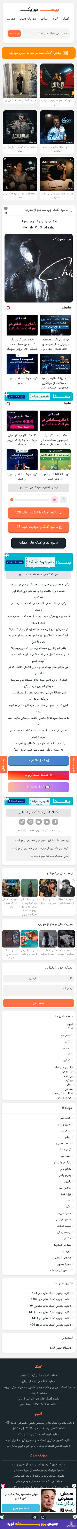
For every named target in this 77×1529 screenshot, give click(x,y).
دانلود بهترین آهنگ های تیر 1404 (51, 1318)
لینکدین (39, 822)
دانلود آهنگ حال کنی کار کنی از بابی (38, 1399)
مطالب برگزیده (64, 1093)
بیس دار (65, 1035)
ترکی (67, 1041)
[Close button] (74, 1486)
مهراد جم (66, 1251)
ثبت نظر (38, 1003)
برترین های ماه (64, 1067)
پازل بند (66, 1181)
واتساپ (30, 822)
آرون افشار (65, 1150)
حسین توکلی (63, 1219)
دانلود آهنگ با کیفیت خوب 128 (36, 527)
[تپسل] (7, 394)
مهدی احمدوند (62, 1245)
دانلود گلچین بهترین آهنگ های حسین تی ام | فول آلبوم (38, 1440)
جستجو (14, 33)
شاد (68, 1054)
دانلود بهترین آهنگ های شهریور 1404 (49, 1306)
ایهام (68, 1137)
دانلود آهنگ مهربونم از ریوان (38, 1381)
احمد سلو (65, 1118)
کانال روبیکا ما (35, 787)
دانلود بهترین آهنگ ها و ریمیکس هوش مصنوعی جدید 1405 (38, 1423)
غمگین (66, 1060)
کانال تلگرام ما (36, 760)
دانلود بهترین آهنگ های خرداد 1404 (49, 1325)
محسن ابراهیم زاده (60, 1270)
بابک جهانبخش (62, 1162)
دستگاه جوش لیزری (60, 1348)
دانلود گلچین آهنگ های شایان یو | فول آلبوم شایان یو (38, 1446)
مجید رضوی (64, 1264)
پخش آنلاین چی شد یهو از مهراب (36, 840)
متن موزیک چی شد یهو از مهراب (49, 856)
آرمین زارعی (64, 1124)
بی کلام (68, 1076)
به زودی (68, 1072)
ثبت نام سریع (20, 1508)
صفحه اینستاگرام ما (36, 775)
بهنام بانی (65, 1169)
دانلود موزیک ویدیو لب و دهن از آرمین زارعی (38, 1464)
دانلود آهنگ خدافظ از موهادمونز (38, 1404)
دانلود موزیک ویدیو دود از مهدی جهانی (38, 1482)
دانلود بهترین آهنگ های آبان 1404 (50, 1293)
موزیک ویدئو (27, 18)
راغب (68, 1200)
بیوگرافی (68, 1080)
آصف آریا (66, 1156)
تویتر (47, 822)
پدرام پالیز (65, 1175)
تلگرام (22, 822)
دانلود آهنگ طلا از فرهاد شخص (38, 1376)
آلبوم (56, 18)
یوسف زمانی (64, 1232)
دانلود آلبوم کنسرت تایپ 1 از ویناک (38, 1434)
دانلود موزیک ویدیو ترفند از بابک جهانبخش (38, 1476)
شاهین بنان (64, 1188)
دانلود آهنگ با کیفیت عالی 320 (36, 512)
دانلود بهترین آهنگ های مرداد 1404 (50, 1312)
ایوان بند (66, 1131)
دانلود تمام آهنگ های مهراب (38, 542)
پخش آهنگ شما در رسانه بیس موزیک (35, 53)
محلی (69, 1085)
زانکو (68, 1207)
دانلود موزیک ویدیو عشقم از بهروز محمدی (39, 1470)
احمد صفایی (63, 1143)
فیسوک (55, 822)
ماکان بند (65, 1238)
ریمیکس (65, 1048)
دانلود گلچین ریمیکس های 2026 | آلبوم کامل (38, 1429)
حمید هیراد (64, 1213)
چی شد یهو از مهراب (25, 848)
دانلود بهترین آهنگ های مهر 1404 (51, 1299)
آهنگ (65, 18)
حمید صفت (64, 1226)
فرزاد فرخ (66, 1194)
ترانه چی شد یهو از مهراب (54, 848)
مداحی (44, 18)
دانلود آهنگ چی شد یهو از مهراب (46, 210)
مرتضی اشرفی (63, 1258)
